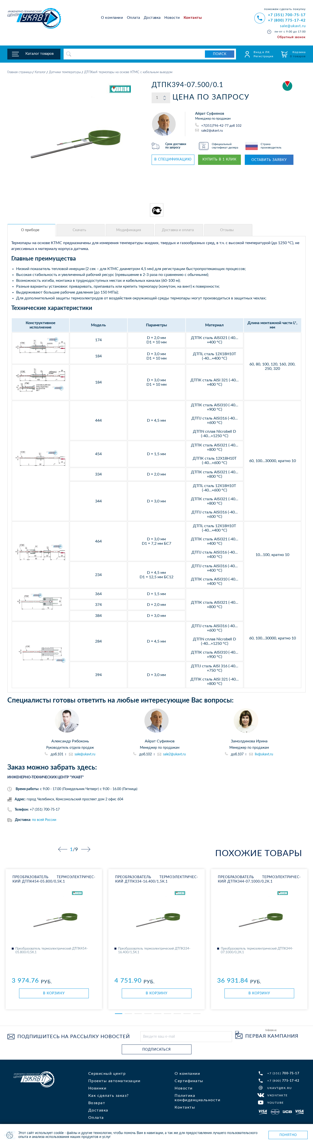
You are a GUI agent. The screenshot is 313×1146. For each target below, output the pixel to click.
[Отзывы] (228, 230)
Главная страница (19, 72)
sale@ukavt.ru (293, 26)
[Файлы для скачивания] (80, 230)
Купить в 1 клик (219, 159)
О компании (112, 18)
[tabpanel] (54, 939)
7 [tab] (177, 1013)
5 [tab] (157, 1013)
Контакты (193, 18)
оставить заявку (269, 160)
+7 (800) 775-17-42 (287, 20)
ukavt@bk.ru (279, 1088)
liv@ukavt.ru (264, 754)
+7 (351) (283, 1073)
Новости (172, 18)
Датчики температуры (65, 72)
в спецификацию (173, 159)
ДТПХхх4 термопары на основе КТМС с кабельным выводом (128, 72)
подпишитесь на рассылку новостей (73, 1036)
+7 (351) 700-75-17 (287, 15)
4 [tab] (148, 1013)
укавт (34, 1079)
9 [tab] (197, 1013)
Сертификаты (189, 1081)
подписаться (156, 1049)
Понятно (288, 1135)
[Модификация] (130, 230)
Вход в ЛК (262, 52)
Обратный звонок (291, 37)
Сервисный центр (107, 1074)
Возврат (96, 1103)
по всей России (44, 820)
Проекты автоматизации (114, 1081)
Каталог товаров (39, 54)
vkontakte (277, 1095)
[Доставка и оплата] (179, 230)
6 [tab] (167, 1013)
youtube (275, 1102)
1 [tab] (118, 1013)
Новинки (97, 1088)
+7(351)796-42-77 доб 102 (221, 125)
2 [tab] (128, 1013)
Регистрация (263, 56)
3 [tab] (138, 1013)
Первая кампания (271, 1036)
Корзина (298, 54)
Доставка (152, 18)
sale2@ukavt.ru (212, 130)
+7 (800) (283, 1080)
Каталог (40, 72)
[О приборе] (31, 230)
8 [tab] (187, 1013)
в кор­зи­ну (54, 993)
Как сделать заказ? (108, 1096)
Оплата (133, 18)
